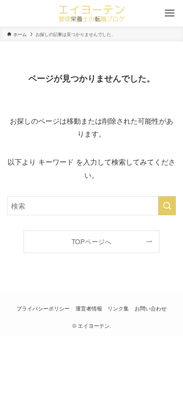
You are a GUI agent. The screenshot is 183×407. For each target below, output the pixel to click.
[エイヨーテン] (91, 13)
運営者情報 (89, 308)
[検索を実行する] (167, 205)
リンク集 (118, 308)
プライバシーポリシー (43, 308)
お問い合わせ (151, 308)
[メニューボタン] (169, 13)
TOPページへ (91, 241)
